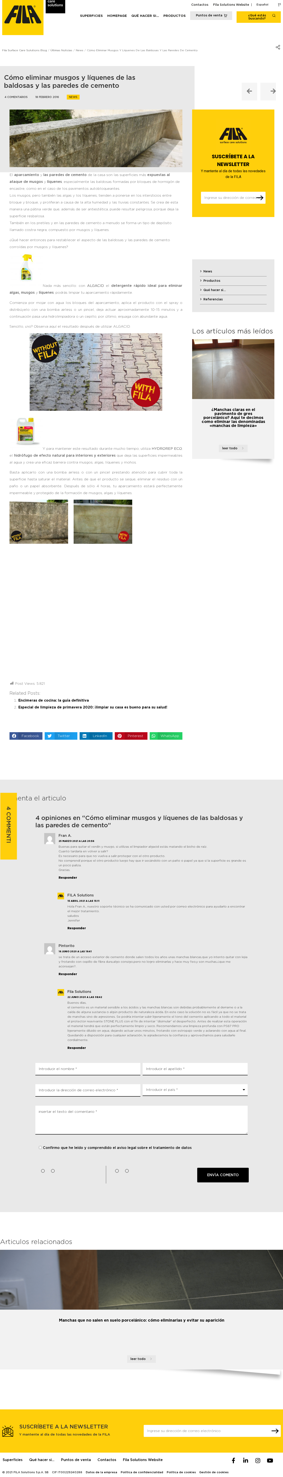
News (73, 97)
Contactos (199, 4)
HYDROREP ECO (167, 448)
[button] (26, 736)
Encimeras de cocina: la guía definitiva (53, 700)
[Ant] (249, 91)
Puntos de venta (76, 1460)
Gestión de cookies (214, 1472)
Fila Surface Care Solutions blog (24, 50)
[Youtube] (269, 1460)
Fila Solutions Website (231, 4)
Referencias (213, 299)
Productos (174, 16)
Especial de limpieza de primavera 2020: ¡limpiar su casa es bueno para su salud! (92, 707)
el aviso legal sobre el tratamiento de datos (152, 1148)
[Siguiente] (268, 91)
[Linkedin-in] (245, 1460)
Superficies (91, 16)
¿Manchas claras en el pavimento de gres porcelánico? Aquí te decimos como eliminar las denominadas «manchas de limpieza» (233, 418)
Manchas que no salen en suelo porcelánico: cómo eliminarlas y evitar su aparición (141, 1320)
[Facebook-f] (233, 1460)
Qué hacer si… (145, 16)
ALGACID (95, 286)
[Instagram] (257, 1460)
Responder (68, 877)
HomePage (117, 16)
